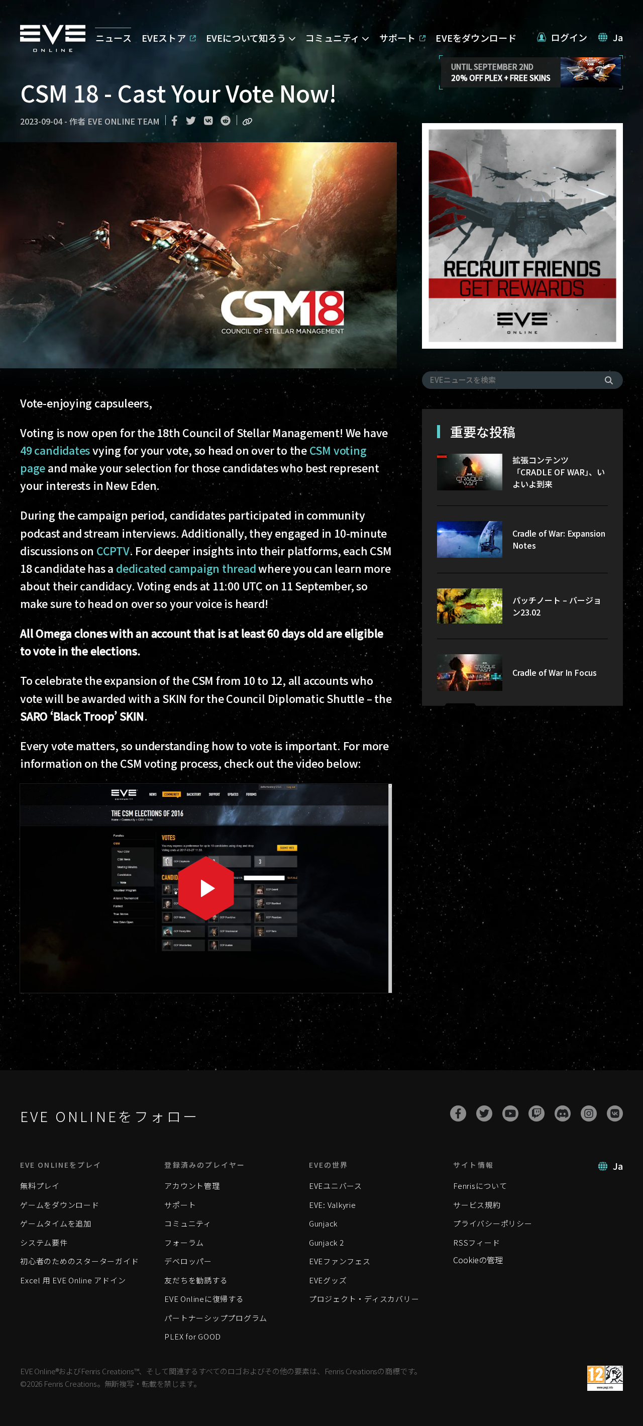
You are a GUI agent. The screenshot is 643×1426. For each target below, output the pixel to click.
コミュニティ (187, 1223)
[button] (562, 37)
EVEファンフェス (340, 1261)
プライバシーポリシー (492, 1223)
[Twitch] (536, 1113)
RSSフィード (476, 1242)
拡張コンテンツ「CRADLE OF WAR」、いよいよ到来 (558, 472)
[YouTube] (510, 1113)
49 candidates (55, 450)
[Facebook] (458, 1113)
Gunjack (323, 1223)
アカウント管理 (192, 1185)
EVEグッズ (328, 1280)
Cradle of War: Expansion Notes (558, 539)
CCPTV (113, 550)
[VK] (615, 1113)
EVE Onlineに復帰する (204, 1298)
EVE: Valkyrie (332, 1204)
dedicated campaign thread (186, 568)
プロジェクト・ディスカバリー (364, 1298)
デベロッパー (188, 1261)
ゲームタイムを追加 (55, 1223)
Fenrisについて (480, 1185)
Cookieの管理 (478, 1260)
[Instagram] (589, 1113)
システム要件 (44, 1242)
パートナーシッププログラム (215, 1317)
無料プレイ (40, 1185)
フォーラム (184, 1242)
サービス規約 (477, 1204)
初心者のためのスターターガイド (79, 1261)
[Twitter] (484, 1113)
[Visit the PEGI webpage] (605, 1378)
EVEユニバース (335, 1185)
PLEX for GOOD (192, 1336)
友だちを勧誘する (196, 1280)
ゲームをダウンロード (59, 1204)
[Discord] (563, 1113)
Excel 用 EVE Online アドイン (73, 1280)
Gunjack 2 (326, 1242)
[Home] (52, 49)
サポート (180, 1204)
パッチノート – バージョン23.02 (556, 606)
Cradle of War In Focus (554, 672)
